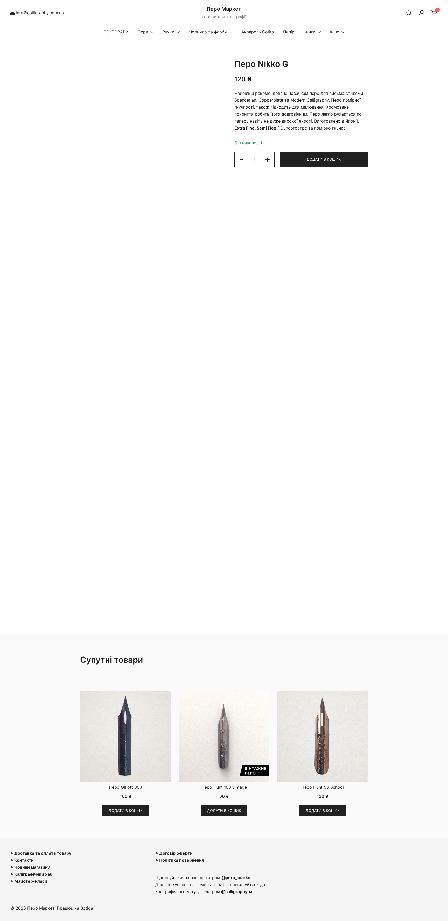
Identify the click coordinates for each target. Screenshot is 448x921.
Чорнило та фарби (208, 31)
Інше (334, 31)
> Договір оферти (174, 853)
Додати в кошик (324, 159)
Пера (143, 31)
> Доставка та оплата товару (40, 853)
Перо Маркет (224, 9)
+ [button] (267, 159)
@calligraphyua (236, 891)
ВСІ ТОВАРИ (116, 31)
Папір (289, 31)
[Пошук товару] (409, 12)
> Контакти (22, 860)
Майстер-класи (30, 881)
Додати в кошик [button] (126, 810)
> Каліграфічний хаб (31, 874)
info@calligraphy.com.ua (40, 12)
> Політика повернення (179, 860)
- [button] (241, 159)
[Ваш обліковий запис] (422, 13)
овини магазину (33, 867)
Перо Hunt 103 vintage (224, 787)
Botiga (86, 908)
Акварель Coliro (257, 31)
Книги (310, 31)
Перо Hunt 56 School (322, 787)
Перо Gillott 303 (125, 787)
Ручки (168, 31)
